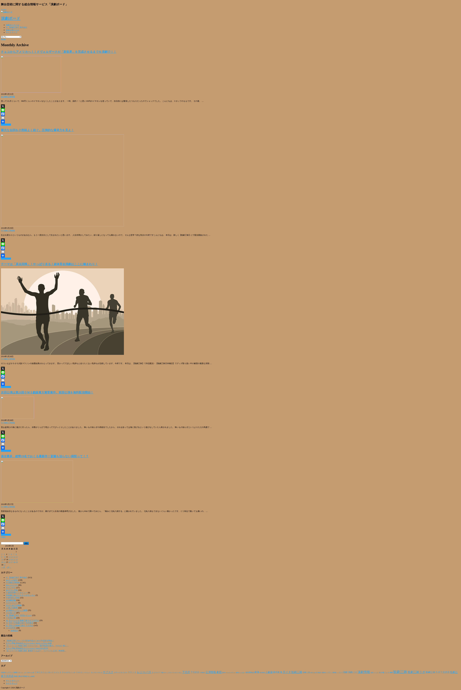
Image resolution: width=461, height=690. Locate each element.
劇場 (256, 672)
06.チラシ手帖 (12, 590)
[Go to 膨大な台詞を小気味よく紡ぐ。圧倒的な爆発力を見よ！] (62, 226)
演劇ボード (10, 18)
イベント (87, 672)
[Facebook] (230, 114)
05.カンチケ (11, 588)
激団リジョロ (374, 672)
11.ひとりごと (12, 603)
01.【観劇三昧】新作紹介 (16, 27)
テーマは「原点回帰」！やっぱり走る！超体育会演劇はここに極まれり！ (49, 264)
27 (12, 562)
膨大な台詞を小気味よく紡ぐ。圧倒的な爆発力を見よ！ (37, 130)
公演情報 (210, 672)
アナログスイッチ (68, 672)
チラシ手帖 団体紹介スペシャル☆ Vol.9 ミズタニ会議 (29, 643)
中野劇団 (202, 672)
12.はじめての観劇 (14, 605)
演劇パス (352, 672)
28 (14, 562)
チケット (132, 672)
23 (2, 562)
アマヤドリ (80, 672)
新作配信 (277, 672)
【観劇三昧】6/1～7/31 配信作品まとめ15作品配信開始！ (30, 641)
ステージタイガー (120, 672)
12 (9, 557)
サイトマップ (11, 32)
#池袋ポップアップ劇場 (9, 672)
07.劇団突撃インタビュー (16, 593)
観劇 (391, 672)
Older (3, 537)
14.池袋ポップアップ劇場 (16, 610)
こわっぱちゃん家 (29, 672)
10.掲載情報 (11, 600)
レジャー (156, 672)
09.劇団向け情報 (13, 598)
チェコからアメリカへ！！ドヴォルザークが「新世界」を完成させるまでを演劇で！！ (58, 51)
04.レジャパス (12, 585)
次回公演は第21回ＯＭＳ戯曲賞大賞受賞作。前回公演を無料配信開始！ (47, 392)
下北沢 (186, 672)
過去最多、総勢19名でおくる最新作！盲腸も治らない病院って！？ (45, 456)
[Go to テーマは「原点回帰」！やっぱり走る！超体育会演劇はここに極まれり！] (62, 354)
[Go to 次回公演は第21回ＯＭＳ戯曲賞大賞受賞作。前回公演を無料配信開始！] (17, 418)
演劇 (345, 672)
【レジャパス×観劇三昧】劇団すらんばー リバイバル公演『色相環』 (36, 651)
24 (5, 562)
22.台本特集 (11, 628)
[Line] (230, 110)
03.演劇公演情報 (8, 97)
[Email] (230, 118)
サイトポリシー (12, 681)
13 (12, 557)
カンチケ (94, 672)
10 (5, 557)
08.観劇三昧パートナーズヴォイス (20, 595)
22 (17, 560)
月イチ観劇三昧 (292, 672)
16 (2, 560)
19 (9, 560)
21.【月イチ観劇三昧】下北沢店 (19, 625)
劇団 (219, 672)
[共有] (230, 122)
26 (9, 562)
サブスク (108, 672)
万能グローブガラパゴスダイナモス (171, 672)
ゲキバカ (99, 672)
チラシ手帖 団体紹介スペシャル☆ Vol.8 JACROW (27, 648)
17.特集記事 (11, 618)
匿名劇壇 (262, 672)
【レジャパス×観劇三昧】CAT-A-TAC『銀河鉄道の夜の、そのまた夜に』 (37, 646)
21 (14, 560)
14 (14, 557)
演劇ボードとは (12, 25)
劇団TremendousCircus (228, 672)
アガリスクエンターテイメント (48, 672)
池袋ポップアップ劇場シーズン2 (331, 672)
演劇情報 (364, 672)
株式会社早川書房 (315, 672)
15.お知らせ (11, 613)
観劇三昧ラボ (416, 672)
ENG (19, 672)
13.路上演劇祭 (12, 608)
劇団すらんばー (240, 672)
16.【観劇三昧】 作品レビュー (19, 615)
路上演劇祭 (31, 676)
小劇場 (269, 672)
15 (17, 557)
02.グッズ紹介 (12, 580)
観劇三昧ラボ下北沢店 (438, 672)
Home (3, 39)
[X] (230, 106)
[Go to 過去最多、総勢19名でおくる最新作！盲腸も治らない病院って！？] (37, 502)
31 (5, 565)
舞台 (380, 672)
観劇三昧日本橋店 (20, 676)
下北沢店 (195, 672)
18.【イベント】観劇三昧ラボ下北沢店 (22, 620)
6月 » (9, 567)
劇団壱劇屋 (250, 672)
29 (17, 562)
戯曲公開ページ (12, 30)
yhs (22, 672)
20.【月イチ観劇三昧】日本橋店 (19, 623)
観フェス (385, 672)
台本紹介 (14, 630)
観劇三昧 (400, 672)
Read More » (6, 125)
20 (12, 560)
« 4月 (3, 567)
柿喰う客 (306, 672)
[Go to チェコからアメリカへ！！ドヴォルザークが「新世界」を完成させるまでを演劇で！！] (31, 92)
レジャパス (144, 672)
